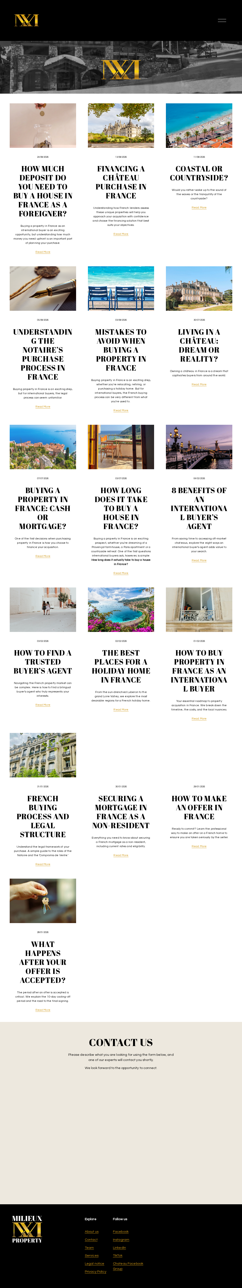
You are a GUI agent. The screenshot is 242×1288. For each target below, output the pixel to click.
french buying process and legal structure (43, 816)
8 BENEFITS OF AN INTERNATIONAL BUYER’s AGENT (199, 508)
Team (89, 1247)
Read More (42, 252)
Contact (91, 1239)
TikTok (117, 1255)
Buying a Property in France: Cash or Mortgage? (43, 508)
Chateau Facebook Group (128, 1266)
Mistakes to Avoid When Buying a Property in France (121, 350)
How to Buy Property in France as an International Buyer (199, 671)
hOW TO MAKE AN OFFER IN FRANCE (199, 807)
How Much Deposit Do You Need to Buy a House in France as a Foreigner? (43, 191)
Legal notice (94, 1263)
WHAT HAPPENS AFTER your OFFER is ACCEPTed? (43, 962)
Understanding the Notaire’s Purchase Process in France (42, 354)
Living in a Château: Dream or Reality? (199, 345)
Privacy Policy (95, 1271)
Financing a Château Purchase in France (121, 182)
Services (92, 1255)
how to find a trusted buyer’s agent (42, 662)
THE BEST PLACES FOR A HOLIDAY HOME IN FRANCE (121, 666)
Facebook (121, 1231)
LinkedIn (119, 1247)
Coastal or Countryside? (199, 173)
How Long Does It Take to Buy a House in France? (121, 508)
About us (92, 1231)
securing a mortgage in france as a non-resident (121, 811)
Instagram (121, 1239)
